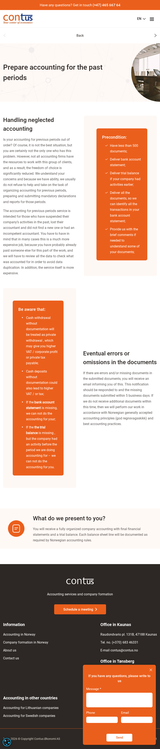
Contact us (11, 658)
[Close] (150, 670)
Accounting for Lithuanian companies (31, 708)
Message (93, 689)
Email (125, 713)
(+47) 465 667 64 (106, 5)
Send (119, 737)
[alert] (7, 742)
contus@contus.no (124, 650)
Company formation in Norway (25, 642)
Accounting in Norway (19, 634)
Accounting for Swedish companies (29, 716)
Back (80, 36)
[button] (4, 36)
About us (9, 650)
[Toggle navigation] (153, 18)
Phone (90, 713)
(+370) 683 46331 (125, 642)
